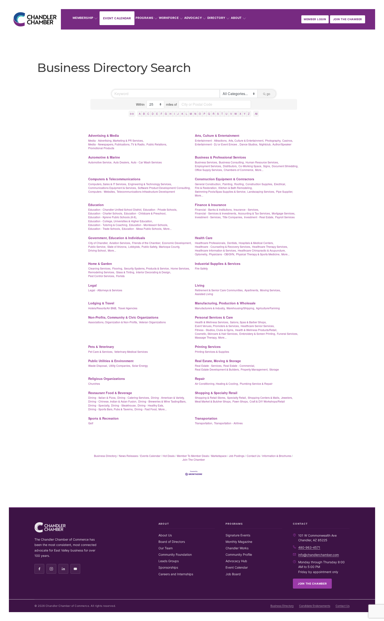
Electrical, (280, 184)
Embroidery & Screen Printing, (257, 333)
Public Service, (97, 246)
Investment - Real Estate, (259, 217)
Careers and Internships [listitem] (175, 574)
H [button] (170, 113)
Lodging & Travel (101, 303)
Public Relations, (156, 144)
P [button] (204, 113)
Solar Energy (140, 365)
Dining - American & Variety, (167, 397)
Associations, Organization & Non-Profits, (113, 322)
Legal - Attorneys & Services (105, 290)
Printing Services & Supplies (212, 351)
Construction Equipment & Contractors (224, 179)
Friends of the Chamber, (146, 243)
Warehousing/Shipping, (240, 308)
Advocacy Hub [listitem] (236, 561)
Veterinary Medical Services (131, 351)
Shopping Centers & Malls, (264, 397)
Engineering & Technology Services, (150, 184)
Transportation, (204, 423)
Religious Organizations (106, 378)
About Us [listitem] (165, 535)
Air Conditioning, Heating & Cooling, (217, 383)
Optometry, (201, 254)
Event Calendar (117, 18)
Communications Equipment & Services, (112, 188)
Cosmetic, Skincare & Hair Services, (216, 333)
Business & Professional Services (220, 157)
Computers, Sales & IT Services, (107, 184)
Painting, (227, 184)
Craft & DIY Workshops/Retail (267, 401)
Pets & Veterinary (101, 346)
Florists (120, 276)
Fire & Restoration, (206, 188)
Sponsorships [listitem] (168, 567)
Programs (144, 18)
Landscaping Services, (261, 191)
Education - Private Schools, (160, 209)
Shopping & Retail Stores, (210, 397)
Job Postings (236, 456)
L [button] (186, 113)
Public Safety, (150, 246)
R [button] (213, 113)
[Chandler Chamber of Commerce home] (35, 19)
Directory (216, 18)
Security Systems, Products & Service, (147, 268)
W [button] (235, 113)
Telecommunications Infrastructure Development (146, 191)
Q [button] (209, 113)
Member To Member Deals (193, 456)
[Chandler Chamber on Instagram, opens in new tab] (51, 569)
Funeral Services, (287, 333)
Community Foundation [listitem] (175, 554)
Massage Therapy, (206, 337)
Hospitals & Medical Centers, (256, 243)
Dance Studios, (249, 144)
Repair (200, 378)
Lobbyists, (134, 246)
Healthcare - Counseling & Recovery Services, (223, 246)
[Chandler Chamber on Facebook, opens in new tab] (39, 569)
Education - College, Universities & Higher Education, (120, 221)
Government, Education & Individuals (116, 238)
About (236, 18)
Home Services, (180, 268)
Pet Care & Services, (100, 351)
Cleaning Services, (99, 268)
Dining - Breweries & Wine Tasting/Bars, (162, 401)
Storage (274, 369)
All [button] (256, 113)
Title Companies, (232, 217)
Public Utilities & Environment (111, 361)
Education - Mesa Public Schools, (142, 228)
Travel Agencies (127, 308)
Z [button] (249, 113)
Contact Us (253, 456)
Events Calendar (150, 456)
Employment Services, (208, 166)
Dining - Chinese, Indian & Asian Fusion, (112, 401)
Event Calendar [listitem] (237, 567)
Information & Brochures (276, 456)
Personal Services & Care (214, 317)
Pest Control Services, (101, 276)
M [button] (191, 113)
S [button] (218, 113)
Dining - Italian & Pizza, (102, 397)
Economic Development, (177, 243)
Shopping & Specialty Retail (216, 393)
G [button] (166, 113)
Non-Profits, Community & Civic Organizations (123, 317)
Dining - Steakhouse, (123, 405)
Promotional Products (101, 148)
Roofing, (239, 184)
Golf (90, 423)
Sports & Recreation (103, 418)
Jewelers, (287, 397)
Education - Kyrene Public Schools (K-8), (112, 217)
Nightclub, (265, 144)
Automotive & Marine (104, 157)
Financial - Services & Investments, (216, 213)
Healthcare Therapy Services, (270, 246)
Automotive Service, (100, 162)
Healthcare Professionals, (210, 243)
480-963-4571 (309, 547)
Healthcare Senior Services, (257, 326)
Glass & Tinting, (125, 272)
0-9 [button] (132, 113)
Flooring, (117, 268)
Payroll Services (285, 217)
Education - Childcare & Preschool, (145, 213)
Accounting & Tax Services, (254, 213)
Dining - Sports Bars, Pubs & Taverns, (110, 409)
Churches (94, 383)
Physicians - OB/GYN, (222, 254)
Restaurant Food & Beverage (110, 393)
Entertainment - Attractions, (211, 140)
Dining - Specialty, (99, 405)
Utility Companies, (120, 365)
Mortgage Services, (283, 213)
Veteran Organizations (152, 322)
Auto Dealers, (121, 162)
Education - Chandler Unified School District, (115, 209)
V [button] (231, 113)
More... (259, 170)
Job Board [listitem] (233, 574)
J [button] (178, 113)
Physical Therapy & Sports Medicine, (258, 254)
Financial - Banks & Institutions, (213, 209)
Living (199, 285)
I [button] (174, 113)
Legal (92, 285)
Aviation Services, (120, 243)
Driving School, (97, 250)
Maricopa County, (169, 246)
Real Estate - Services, (208, 365)
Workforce (169, 18)
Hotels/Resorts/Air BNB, (102, 308)
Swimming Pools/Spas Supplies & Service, (220, 191)
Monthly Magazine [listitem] (239, 542)
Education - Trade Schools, (104, 228)
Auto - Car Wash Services (146, 162)
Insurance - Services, (246, 209)
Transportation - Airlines (228, 423)
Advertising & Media (103, 135)
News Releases (128, 456)
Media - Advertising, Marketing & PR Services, (116, 140)
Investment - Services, (208, 217)
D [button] (153, 113)
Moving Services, (270, 290)
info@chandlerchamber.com (318, 555)
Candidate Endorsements (314, 605)
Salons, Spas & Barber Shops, (248, 322)
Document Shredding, (285, 166)
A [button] (139, 113)
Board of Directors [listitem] (171, 542)
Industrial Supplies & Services (217, 263)
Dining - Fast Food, (145, 409)
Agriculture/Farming (268, 308)
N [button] (195, 113)
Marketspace (219, 456)
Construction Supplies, (259, 184)
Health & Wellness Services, (212, 322)
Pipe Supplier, (284, 191)
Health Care (203, 238)
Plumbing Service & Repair (256, 383)
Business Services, (206, 162)
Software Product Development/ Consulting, (164, 188)
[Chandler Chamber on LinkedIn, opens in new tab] (63, 569)
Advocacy (193, 18)
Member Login (315, 19)
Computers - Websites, (102, 191)
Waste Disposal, (98, 365)
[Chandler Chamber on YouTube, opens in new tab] (75, 569)
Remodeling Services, (101, 272)
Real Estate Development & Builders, (217, 369)
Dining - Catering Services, (133, 397)
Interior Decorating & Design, (153, 272)
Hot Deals (169, 456)
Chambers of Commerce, (239, 170)
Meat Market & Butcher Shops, (213, 401)
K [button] (182, 113)
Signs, (267, 166)
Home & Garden (100, 263)
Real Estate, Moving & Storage (218, 361)
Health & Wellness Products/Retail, (256, 330)
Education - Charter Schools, (105, 213)
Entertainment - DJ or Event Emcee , (216, 144)
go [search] (268, 93)
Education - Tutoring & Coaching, (108, 225)
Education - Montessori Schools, (148, 225)
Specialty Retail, (237, 397)
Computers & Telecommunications (114, 179)
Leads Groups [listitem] (168, 561)
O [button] (200, 113)
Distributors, (230, 166)
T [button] (222, 113)
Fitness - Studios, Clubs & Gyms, (214, 330)
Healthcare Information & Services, (216, 250)
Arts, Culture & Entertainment (217, 135)
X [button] (240, 113)
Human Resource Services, (262, 162)
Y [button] (244, 113)
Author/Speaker (281, 144)
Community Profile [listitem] (239, 554)
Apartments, (251, 290)
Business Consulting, (231, 162)
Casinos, (287, 140)
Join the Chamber (347, 19)
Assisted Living (204, 294)
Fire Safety (201, 268)
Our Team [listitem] (165, 548)
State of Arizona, (117, 246)
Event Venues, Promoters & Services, (217, 326)
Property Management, (254, 369)
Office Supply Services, (209, 170)
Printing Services (208, 346)
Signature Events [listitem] (238, 535)
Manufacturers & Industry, (210, 308)
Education (96, 204)
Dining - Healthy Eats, (151, 405)
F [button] (161, 113)
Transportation (206, 418)
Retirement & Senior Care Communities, (219, 290)
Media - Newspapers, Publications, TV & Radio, (116, 144)
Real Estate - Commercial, (239, 365)
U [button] (226, 113)
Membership (83, 18)
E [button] (157, 113)
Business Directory (105, 456)
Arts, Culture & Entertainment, (246, 140)
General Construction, (208, 184)
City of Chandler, (98, 243)
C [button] (148, 113)
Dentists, (232, 243)
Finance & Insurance (210, 204)
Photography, (273, 140)
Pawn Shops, (240, 401)
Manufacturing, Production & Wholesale (225, 303)
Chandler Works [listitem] (237, 548)
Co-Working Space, (250, 166)
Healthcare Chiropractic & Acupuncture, (262, 250)
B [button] (144, 113)
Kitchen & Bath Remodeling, (235, 188)
